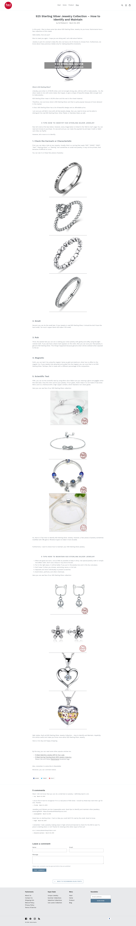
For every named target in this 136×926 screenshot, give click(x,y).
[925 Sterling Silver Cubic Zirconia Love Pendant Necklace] (68, 690)
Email (71, 847)
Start (70, 895)
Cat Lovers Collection (55, 902)
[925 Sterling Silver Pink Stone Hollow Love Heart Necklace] (68, 728)
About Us (28, 895)
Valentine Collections (55, 900)
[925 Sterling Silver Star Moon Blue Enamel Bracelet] (68, 492)
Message (35, 854)
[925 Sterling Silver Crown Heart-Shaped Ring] (68, 234)
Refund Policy (29, 902)
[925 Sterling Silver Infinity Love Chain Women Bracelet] (68, 458)
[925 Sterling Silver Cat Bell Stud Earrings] (69, 613)
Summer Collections (54, 898)
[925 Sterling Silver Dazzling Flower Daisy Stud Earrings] (68, 652)
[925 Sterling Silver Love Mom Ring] (68, 196)
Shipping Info (29, 900)
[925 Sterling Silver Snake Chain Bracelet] (68, 531)
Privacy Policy (29, 905)
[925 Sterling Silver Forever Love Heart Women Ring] (68, 273)
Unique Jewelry (53, 895)
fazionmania (33, 922)
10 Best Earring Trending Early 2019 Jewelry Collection (53, 757)
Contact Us (29, 898)
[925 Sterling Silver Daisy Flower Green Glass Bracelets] (69, 424)
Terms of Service (30, 907)
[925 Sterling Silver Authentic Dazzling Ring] (68, 311)
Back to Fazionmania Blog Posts (69, 881)
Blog (70, 902)
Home (71, 898)
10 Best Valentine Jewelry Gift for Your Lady (49, 755)
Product (71, 900)
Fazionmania (55, 759)
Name (34, 847)
